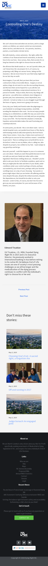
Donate (24, 478)
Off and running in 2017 (20, 389)
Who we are (24, 461)
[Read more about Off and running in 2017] (24, 373)
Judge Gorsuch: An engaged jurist (22, 422)
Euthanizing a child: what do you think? (24, 502)
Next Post (24, 296)
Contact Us (24, 518)
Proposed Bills (24, 471)
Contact (24, 476)
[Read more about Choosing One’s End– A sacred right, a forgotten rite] (24, 339)
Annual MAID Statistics (24, 474)
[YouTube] (29, 543)
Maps (24, 466)
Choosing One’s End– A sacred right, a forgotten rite (23, 357)
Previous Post (23, 289)
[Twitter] (24, 543)
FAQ (24, 464)
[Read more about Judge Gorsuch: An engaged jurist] (24, 404)
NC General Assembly (24, 469)
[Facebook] (19, 543)
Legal (24, 481)
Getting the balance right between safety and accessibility (24, 499)
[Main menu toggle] (43, 5)
